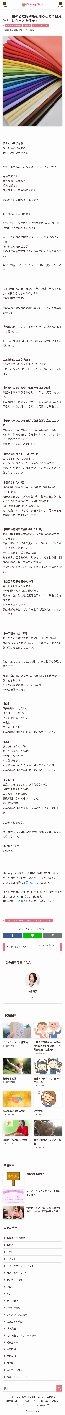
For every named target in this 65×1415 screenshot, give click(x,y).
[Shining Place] (32, 4)
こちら (22, 901)
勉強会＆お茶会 (15, 1321)
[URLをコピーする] (52, 935)
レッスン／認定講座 (13, 25)
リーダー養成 (13, 1307)
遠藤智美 (32, 991)
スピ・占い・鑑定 (18, 1397)
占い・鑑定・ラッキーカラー (21, 1335)
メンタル (11, 1293)
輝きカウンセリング (40, 25)
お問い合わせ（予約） (49, 1401)
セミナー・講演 (15, 1279)
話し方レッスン (15, 1370)
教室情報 (11, 1349)
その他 (10, 1252)
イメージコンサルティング (20, 1266)
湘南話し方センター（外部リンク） (21, 1401)
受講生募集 (12, 1342)
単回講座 (11, 1328)
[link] (32, 998)
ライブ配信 (12, 1300)
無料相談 (11, 1356)
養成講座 (32, 1397)
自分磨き (27, 25)
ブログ (10, 1286)
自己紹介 (51, 1397)
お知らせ (11, 1245)
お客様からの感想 (16, 1238)
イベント (11, 1259)
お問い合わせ (31, 882)
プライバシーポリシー (26, 1405)
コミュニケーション (17, 1272)
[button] (12, 935)
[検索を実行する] (59, 1388)
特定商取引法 (43, 1405)
